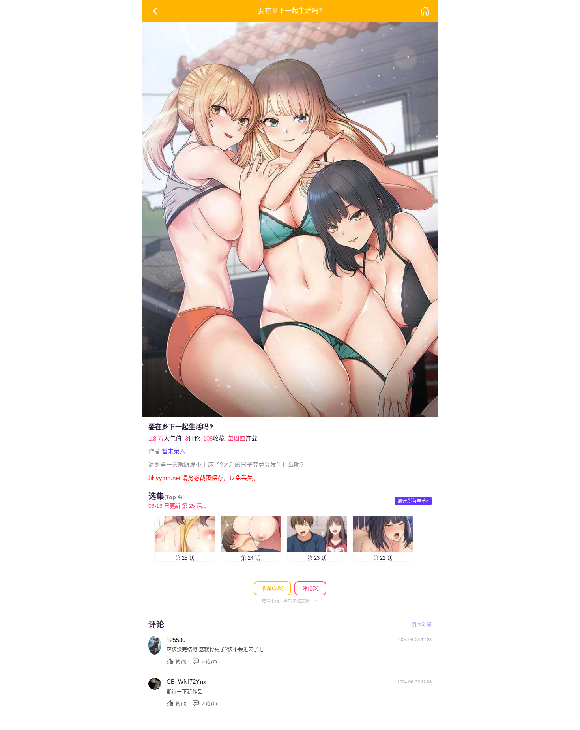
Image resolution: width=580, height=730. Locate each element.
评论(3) (310, 588)
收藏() (272, 588)
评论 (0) (209, 661)
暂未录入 (173, 451)
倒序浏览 (421, 624)
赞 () (181, 661)
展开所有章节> (413, 501)
